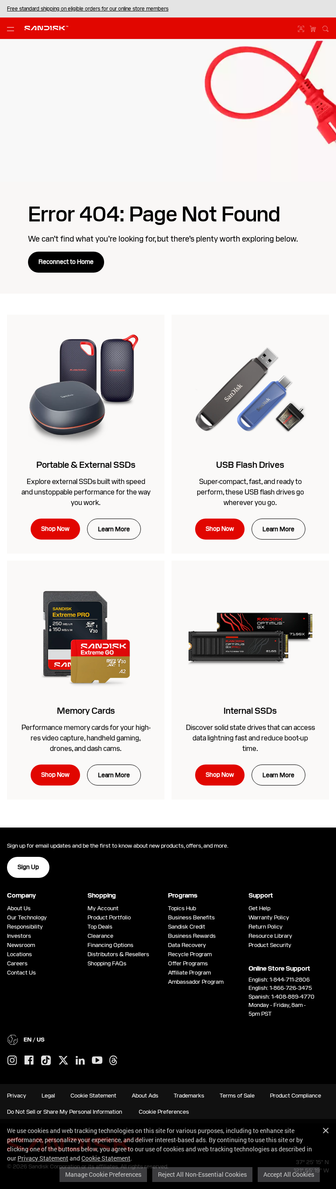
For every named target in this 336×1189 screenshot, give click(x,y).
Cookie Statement (105, 1158)
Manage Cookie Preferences (103, 1174)
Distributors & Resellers (118, 954)
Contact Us (21, 972)
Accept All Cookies (288, 1174)
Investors (19, 936)
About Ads (145, 1095)
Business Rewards (192, 936)
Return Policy (265, 926)
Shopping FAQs (107, 963)
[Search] (325, 27)
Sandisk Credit (186, 926)
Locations (19, 954)
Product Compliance (295, 1095)
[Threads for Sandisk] (113, 1061)
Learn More (114, 529)
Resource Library (270, 936)
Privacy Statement (43, 1158)
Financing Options (110, 945)
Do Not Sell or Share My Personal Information (64, 1111)
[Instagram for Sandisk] (12, 1060)
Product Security (269, 945)
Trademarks (189, 1095)
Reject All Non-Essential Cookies (202, 1174)
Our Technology (27, 917)
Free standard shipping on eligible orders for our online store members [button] (87, 8)
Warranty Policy (268, 917)
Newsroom (21, 945)
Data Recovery (187, 945)
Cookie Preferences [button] (164, 1111)
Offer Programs (188, 963)
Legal (48, 1095)
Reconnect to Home (66, 262)
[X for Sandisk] (63, 1060)
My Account (103, 908)
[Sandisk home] (46, 27)
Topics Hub (182, 908)
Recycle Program (190, 954)
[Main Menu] (12, 28)
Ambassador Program (196, 982)
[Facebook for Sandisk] (29, 1061)
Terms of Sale (237, 1095)
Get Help (259, 908)
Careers (17, 963)
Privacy (16, 1095)
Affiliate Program (189, 972)
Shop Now (55, 529)
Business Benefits (191, 917)
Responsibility (25, 926)
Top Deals (100, 926)
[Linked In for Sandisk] (80, 1061)
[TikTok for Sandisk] (46, 1060)
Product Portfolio (109, 917)
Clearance (100, 936)
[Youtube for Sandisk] (97, 1060)
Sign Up (28, 867)
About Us (19, 908)
